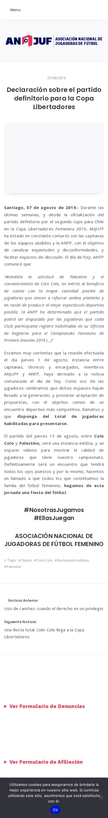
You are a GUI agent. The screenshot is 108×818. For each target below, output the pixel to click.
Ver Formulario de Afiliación (46, 762)
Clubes (26, 560)
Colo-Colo (45, 560)
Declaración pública (73, 560)
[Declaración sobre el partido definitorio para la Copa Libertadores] (54, 157)
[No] (101, 798)
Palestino (14, 566)
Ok (55, 809)
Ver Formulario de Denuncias (47, 706)
